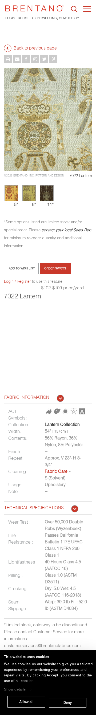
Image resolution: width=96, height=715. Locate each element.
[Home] (34, 8)
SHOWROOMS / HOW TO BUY (57, 18)
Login (10, 18)
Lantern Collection (62, 424)
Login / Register (17, 281)
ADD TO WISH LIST (22, 268)
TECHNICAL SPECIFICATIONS (34, 507)
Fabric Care (56, 471)
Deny (67, 703)
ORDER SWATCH (55, 268)
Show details (15, 690)
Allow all (26, 702)
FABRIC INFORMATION (26, 397)
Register (25, 18)
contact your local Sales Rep (66, 229)
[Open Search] (74, 9)
